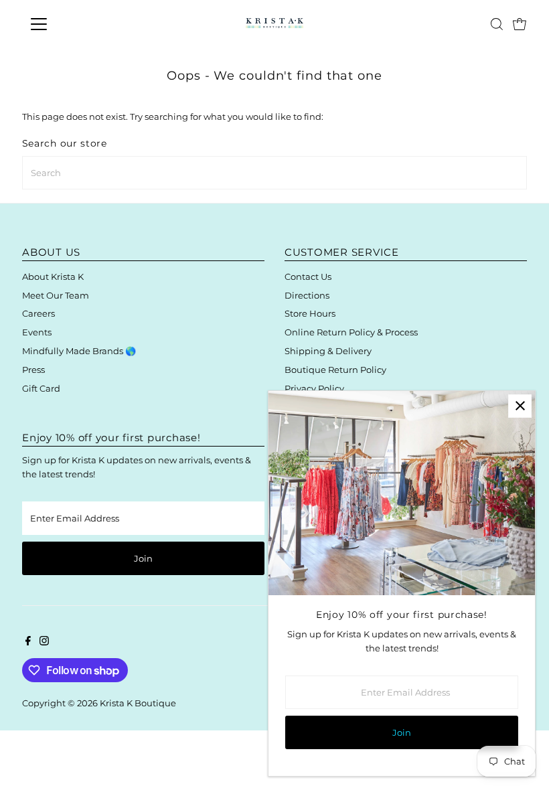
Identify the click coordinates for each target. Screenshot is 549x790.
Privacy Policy (314, 388)
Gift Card (41, 388)
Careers (38, 313)
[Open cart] (519, 24)
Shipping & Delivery (328, 350)
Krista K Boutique (138, 703)
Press (33, 369)
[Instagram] (44, 642)
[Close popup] (520, 406)
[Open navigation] (82, 24)
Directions (307, 295)
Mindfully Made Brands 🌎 (79, 350)
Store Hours (310, 313)
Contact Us (308, 276)
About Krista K (53, 276)
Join (143, 558)
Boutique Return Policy (335, 369)
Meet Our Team (55, 295)
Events (37, 332)
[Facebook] (28, 642)
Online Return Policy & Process (351, 332)
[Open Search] (497, 24)
